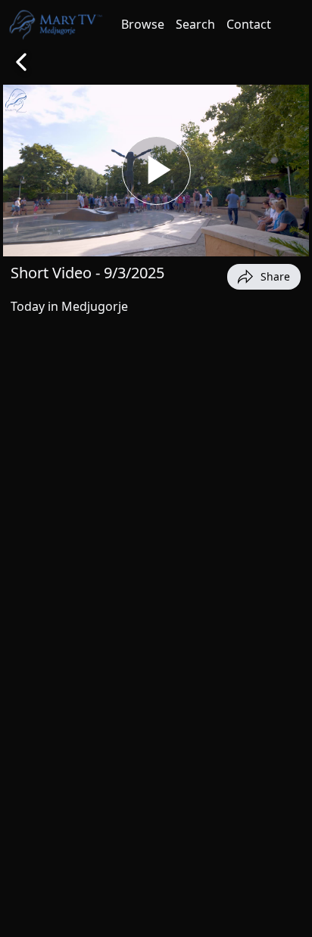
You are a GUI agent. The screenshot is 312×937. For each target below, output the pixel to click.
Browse (142, 24)
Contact (248, 24)
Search (195, 24)
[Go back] (21, 62)
